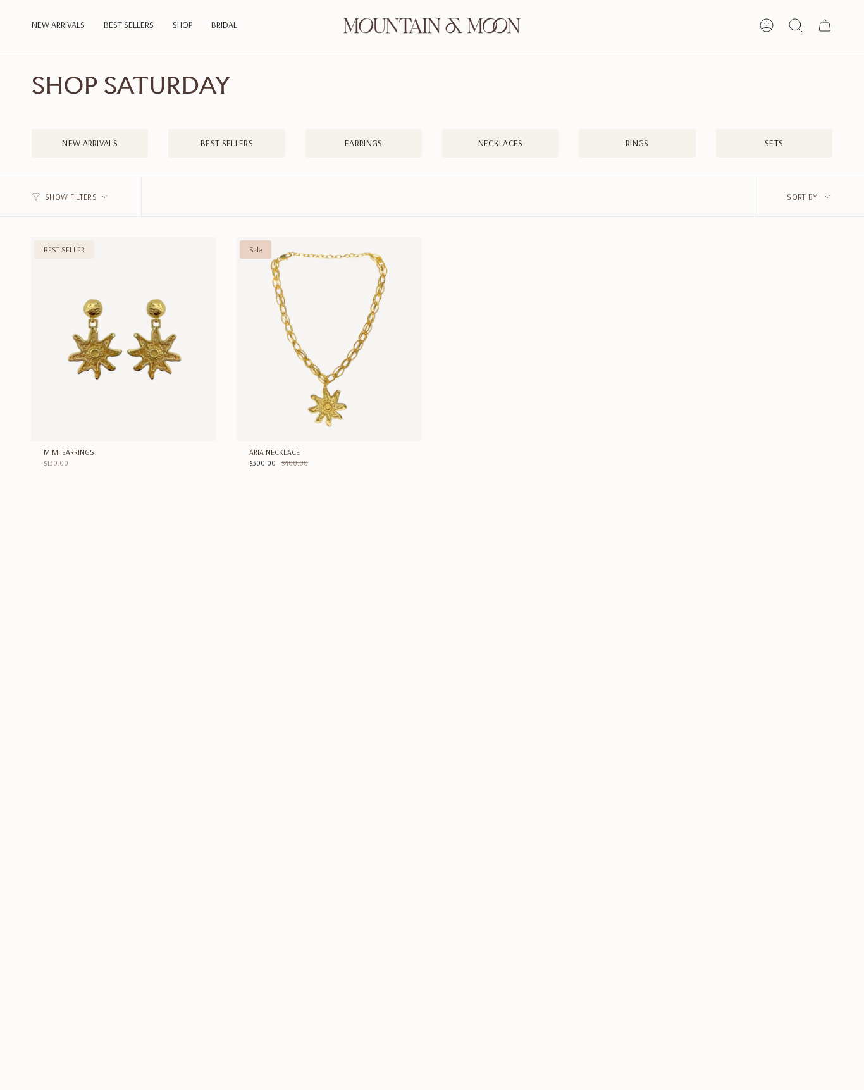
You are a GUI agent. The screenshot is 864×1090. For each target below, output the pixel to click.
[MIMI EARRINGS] (123, 339)
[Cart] (824, 25)
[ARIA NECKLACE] (329, 339)
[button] (58, 25)
